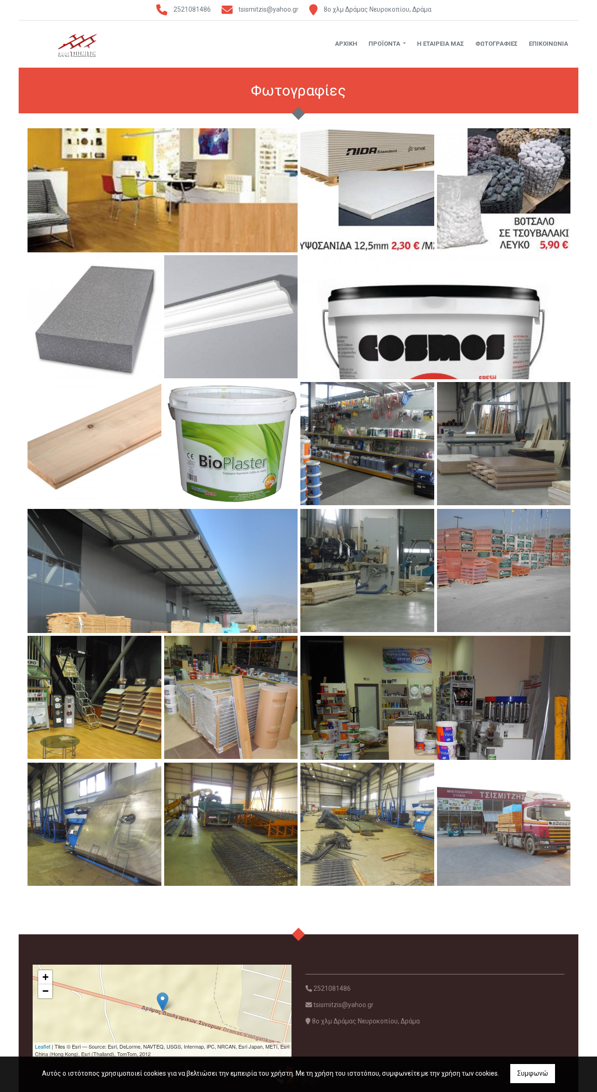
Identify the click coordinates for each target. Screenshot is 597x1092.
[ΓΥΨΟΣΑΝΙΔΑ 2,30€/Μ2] (367, 189)
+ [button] (45, 977)
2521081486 (192, 9)
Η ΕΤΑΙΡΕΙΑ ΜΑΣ (440, 43)
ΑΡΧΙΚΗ (346, 43)
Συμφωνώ (532, 1073)
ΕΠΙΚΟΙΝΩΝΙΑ (548, 43)
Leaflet (42, 1046)
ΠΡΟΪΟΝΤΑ (385, 43)
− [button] (45, 991)
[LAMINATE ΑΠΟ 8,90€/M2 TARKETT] (163, 238)
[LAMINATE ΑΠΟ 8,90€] (231, 697)
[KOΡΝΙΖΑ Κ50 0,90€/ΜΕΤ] (231, 316)
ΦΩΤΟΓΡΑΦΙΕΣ (496, 43)
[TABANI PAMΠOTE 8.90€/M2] (94, 443)
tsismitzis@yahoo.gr (268, 9)
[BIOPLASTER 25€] (231, 443)
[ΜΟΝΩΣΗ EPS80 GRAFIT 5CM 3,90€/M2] (94, 317)
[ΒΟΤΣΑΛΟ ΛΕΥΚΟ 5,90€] (504, 189)
